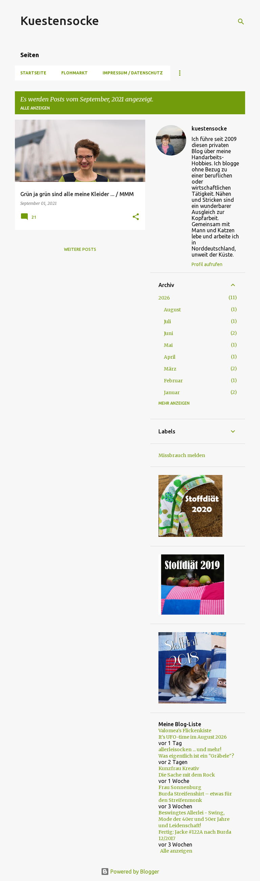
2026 (164, 298)
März (170, 369)
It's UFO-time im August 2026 (192, 737)
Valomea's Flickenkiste (184, 731)
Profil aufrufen (207, 264)
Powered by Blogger (134, 871)
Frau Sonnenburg (179, 787)
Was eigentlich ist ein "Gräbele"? (196, 756)
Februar (173, 381)
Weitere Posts (80, 249)
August (172, 310)
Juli (167, 321)
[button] (136, 217)
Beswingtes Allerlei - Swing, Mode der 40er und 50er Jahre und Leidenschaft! (194, 819)
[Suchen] (241, 22)
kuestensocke (209, 128)
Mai (168, 345)
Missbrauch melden (181, 455)
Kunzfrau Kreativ (178, 768)
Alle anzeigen (35, 108)
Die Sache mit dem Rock (186, 775)
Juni (168, 333)
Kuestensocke (59, 20)
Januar (172, 392)
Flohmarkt (74, 73)
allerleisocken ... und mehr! (189, 749)
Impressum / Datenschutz (133, 73)
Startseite (33, 73)
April (169, 357)
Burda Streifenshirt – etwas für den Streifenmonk (195, 797)
